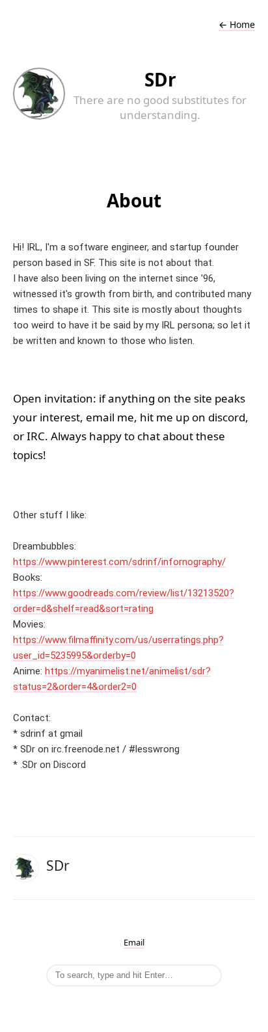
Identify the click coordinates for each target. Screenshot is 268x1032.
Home (237, 24)
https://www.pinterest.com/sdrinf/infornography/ (119, 562)
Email (134, 942)
